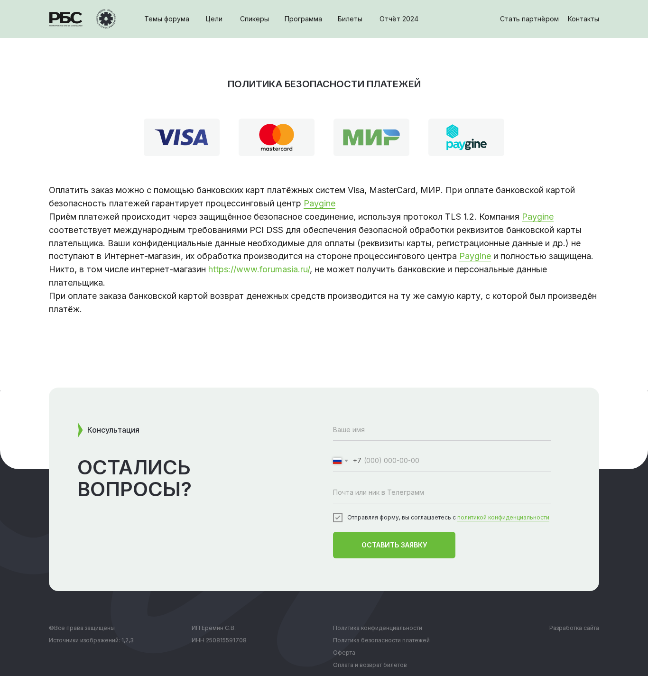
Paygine (319, 203)
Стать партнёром (529, 19)
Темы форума (166, 19)
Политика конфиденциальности (377, 627)
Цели (214, 19)
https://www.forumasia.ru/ (259, 269)
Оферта (344, 652)
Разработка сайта (574, 627)
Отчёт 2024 (399, 19)
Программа (303, 19)
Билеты (350, 19)
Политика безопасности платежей (381, 640)
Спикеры (254, 19)
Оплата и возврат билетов (370, 664)
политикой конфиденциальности (503, 517)
